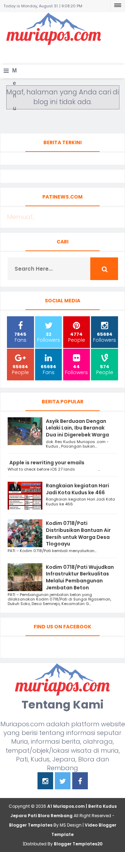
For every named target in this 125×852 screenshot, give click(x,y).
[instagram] (45, 782)
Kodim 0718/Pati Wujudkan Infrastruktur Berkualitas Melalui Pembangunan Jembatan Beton (80, 577)
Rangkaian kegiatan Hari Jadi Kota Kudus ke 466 (77, 489)
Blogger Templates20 (78, 844)
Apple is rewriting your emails (46, 462)
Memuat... (21, 216)
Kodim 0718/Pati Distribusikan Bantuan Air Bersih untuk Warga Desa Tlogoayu (78, 533)
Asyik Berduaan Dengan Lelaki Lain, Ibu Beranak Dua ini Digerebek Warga (77, 428)
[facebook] (80, 782)
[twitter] (62, 782)
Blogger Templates (30, 825)
